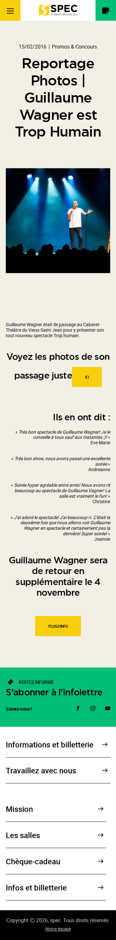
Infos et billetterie (36, 887)
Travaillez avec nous (41, 770)
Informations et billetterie (49, 744)
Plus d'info (58, 626)
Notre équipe (58, 929)
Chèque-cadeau (33, 861)
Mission (19, 809)
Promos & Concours (74, 46)
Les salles (23, 835)
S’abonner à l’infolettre (54, 692)
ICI (87, 377)
